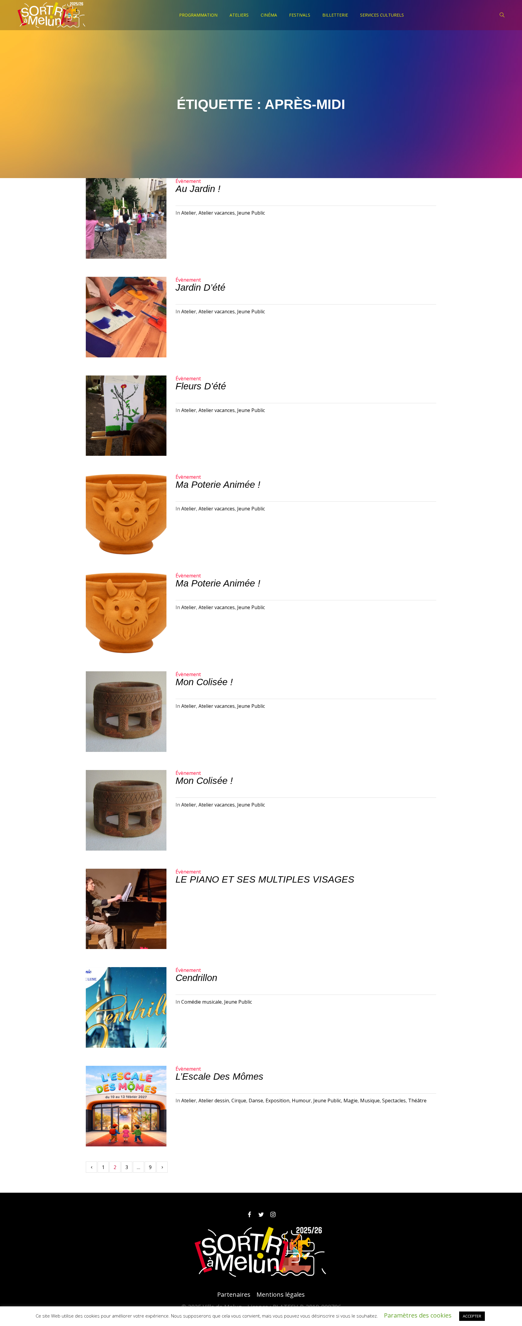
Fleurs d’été (201, 386)
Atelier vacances (216, 212)
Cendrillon (196, 978)
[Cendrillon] (126, 1007)
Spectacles (394, 1100)
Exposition (277, 1100)
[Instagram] (272, 1214)
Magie (350, 1100)
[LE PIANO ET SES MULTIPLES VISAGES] (126, 909)
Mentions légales (280, 1295)
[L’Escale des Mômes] (126, 1106)
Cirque (238, 1100)
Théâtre (417, 1100)
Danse (256, 1100)
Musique (370, 1100)
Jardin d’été (200, 287)
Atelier (188, 212)
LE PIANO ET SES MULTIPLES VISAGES (265, 879)
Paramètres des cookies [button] (418, 1315)
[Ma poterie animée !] (126, 514)
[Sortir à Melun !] (261, 1252)
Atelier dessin (213, 1100)
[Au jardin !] (126, 218)
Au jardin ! (198, 189)
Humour (301, 1100)
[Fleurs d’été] (126, 415)
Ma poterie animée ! (218, 484)
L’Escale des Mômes (219, 1076)
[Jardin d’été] (126, 317)
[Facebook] (249, 1214)
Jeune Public (251, 212)
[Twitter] (261, 1214)
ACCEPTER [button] (472, 1316)
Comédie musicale (201, 1001)
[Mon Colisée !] (126, 711)
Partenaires (233, 1295)
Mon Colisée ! (204, 682)
